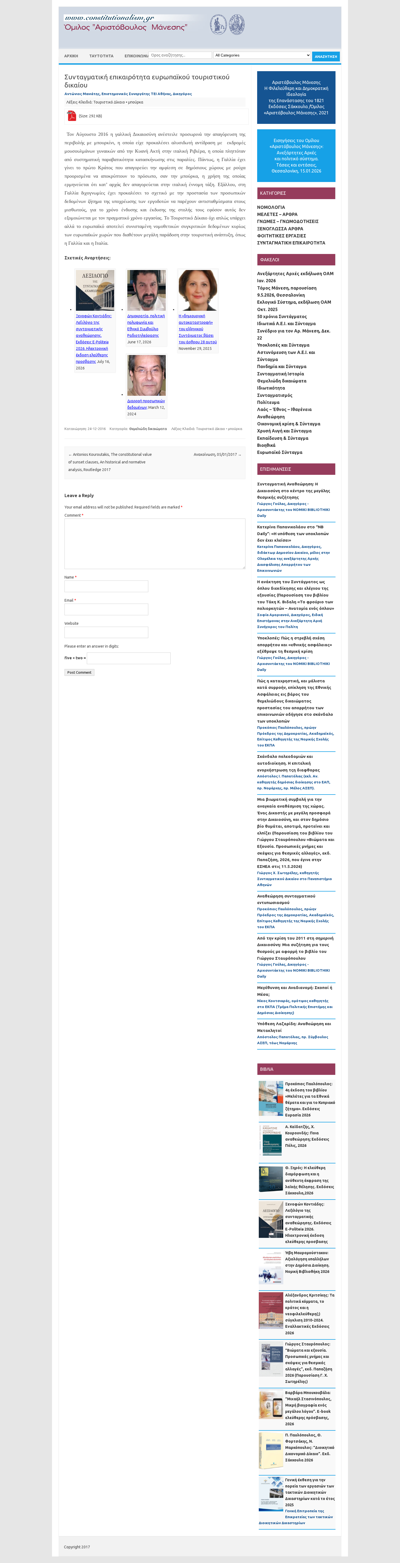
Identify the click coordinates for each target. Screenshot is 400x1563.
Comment (74, 515)
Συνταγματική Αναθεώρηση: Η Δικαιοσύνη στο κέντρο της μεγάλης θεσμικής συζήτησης (293, 491)
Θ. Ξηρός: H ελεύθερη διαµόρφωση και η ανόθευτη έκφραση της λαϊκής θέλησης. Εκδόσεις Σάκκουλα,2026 (309, 1180)
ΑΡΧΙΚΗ (71, 56)
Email (70, 600)
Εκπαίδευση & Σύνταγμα (282, 438)
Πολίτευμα (268, 402)
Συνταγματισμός (275, 395)
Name (70, 577)
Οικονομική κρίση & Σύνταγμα (288, 423)
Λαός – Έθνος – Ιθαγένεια (284, 409)
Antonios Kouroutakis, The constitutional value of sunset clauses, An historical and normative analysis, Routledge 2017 (110, 462)
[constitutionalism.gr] (158, 39)
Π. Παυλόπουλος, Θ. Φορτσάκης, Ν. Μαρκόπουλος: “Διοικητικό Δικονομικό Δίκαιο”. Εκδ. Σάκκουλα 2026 (309, 1447)
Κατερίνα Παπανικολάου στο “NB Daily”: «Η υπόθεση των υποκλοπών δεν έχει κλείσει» (293, 533)
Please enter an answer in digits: (91, 646)
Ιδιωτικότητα (271, 387)
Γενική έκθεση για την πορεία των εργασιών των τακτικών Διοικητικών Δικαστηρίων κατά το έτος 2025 (310, 1492)
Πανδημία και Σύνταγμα (281, 366)
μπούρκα (135, 102)
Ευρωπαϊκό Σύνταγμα (279, 452)
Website (71, 623)
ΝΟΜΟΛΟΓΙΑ (271, 207)
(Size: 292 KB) (90, 116)
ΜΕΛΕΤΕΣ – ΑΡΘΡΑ (277, 214)
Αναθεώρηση (271, 416)
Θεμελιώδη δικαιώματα (148, 429)
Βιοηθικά (266, 445)
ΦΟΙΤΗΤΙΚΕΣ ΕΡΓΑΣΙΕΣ (281, 235)
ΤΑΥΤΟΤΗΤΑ (101, 56)
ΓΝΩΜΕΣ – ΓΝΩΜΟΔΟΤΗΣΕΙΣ (288, 221)
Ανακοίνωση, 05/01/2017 (218, 454)
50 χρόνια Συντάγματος (282, 316)
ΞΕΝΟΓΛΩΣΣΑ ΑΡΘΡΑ (280, 228)
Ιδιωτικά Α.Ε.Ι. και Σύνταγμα (286, 323)
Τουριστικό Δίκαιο (109, 102)
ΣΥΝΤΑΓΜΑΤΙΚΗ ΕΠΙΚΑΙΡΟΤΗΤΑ (291, 242)
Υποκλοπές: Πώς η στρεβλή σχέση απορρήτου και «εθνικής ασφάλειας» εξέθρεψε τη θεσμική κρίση (294, 645)
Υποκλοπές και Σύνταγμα (283, 345)
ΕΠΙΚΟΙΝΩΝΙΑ (137, 56)
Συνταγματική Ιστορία (280, 373)
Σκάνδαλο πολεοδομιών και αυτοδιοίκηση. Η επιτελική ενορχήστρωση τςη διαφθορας (288, 763)
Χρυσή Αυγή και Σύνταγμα (284, 430)
